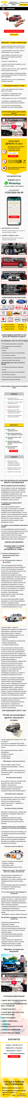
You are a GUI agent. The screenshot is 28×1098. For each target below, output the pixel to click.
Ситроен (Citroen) (9, 324)
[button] (1, 328)
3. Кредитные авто (8, 1009)
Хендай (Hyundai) (9, 329)
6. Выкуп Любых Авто (9, 1021)
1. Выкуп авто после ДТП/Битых (13, 1000)
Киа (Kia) (21, 329)
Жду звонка (13, 156)
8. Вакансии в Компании (10, 1030)
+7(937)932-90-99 (23, 2)
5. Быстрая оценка (8, 1018)
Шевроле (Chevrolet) (9, 326)
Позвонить (21, 1094)
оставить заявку (13, 450)
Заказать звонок (23, 4)
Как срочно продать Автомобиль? (14, 31)
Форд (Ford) (21, 326)
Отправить (14, 216)
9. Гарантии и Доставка (10, 1033)
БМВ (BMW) (21, 324)
